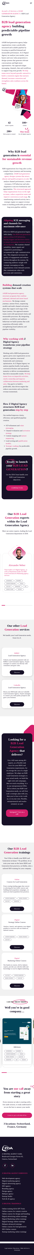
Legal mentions (8, 1248)
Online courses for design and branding (16, 1214)
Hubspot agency (7, 1194)
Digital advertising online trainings (14, 1216)
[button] (31, 3)
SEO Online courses (9, 1229)
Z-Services (13, 11)
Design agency (7, 1191)
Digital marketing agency (11, 1181)
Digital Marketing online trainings (14, 1219)
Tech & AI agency (8, 1199)
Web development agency (11, 1178)
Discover (17, 672)
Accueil (4, 11)
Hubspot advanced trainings (12, 1224)
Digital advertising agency (11, 1183)
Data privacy (16, 1248)
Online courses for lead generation (14, 1227)
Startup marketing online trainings (14, 1232)
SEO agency (6, 1186)
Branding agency (8, 1189)
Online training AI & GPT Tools (13, 1209)
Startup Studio (7, 1196)
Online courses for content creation (14, 1211)
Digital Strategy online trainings (13, 1221)
